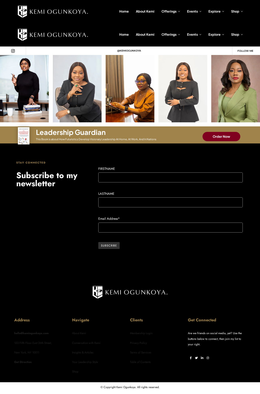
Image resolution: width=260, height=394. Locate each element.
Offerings (169, 11)
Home (124, 11)
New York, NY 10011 (26, 352)
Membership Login (141, 333)
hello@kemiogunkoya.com (31, 333)
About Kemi (145, 11)
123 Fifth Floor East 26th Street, (33, 343)
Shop (235, 11)
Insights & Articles (82, 352)
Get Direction (23, 362)
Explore (214, 11)
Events (192, 11)
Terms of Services (140, 352)
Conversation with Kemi (86, 343)
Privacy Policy (138, 343)
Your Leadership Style (85, 362)
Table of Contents (140, 362)
